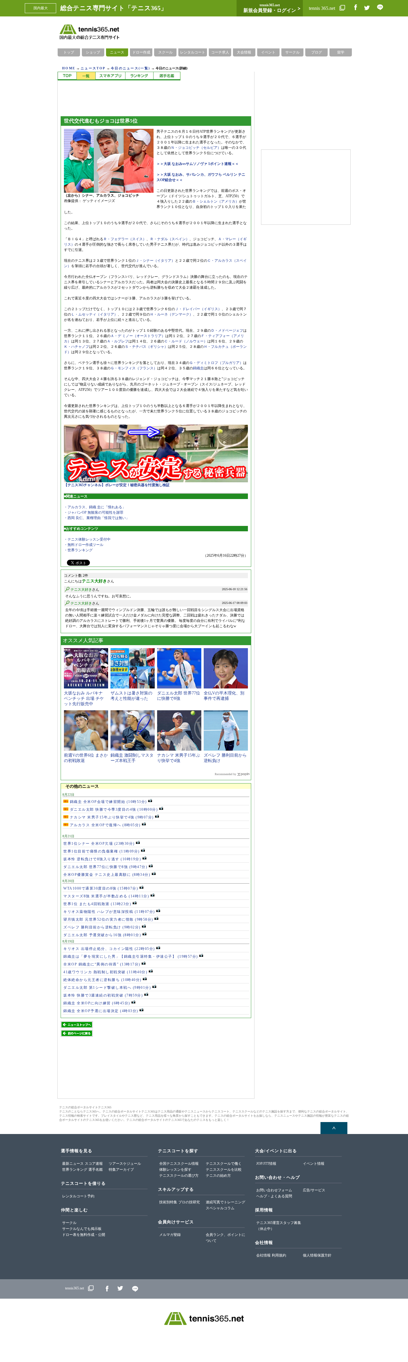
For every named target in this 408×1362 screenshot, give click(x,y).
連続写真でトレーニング (225, 1202)
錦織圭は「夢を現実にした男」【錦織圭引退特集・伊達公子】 (130, 956)
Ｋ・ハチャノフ (76, 347)
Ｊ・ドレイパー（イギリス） (198, 309)
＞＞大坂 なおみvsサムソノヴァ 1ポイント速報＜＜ (198, 164)
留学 (340, 52)
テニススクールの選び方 (179, 1175)
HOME (68, 68)
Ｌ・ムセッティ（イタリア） (94, 314)
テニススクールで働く (224, 1163)
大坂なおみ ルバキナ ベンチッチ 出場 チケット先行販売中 (84, 698)
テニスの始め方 (218, 1175)
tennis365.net (74, 1288)
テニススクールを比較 (224, 1169)
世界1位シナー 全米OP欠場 (99, 843)
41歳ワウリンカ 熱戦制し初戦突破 (105, 972)
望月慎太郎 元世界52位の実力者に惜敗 (108, 919)
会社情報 (263, 1255)
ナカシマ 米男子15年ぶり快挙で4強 (111, 817)
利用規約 (279, 1255)
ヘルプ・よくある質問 (274, 1196)
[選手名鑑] (166, 76)
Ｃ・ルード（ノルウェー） (185, 341)
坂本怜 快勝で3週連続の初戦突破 (103, 995)
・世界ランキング (78, 550)
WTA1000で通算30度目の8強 (100, 888)
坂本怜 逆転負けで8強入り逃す (102, 859)
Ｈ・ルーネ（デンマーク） (171, 314)
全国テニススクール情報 (179, 1163)
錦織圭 (198, 368)
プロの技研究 (189, 1202)
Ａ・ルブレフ (117, 341)
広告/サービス (314, 1190)
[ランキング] (139, 76)
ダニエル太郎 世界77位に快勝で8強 (105, 867)
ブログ (316, 52)
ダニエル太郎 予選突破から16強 (102, 935)
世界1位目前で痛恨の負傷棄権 (101, 851)
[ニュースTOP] (67, 76)
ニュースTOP (93, 68)
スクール (165, 52)
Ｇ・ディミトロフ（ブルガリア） (216, 363)
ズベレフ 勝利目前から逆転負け (102, 927)
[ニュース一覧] (85, 76)
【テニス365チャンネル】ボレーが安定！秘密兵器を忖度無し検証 (117, 485)
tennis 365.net (322, 8)
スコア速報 (94, 1163)
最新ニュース (73, 1163)
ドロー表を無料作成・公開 (83, 1235)
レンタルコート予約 (78, 1196)
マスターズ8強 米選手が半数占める (106, 896)
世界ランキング (74, 1169)
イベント (268, 52)
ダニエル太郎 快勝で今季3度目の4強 (113, 809)
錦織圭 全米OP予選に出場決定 (100, 1011)
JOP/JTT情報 (266, 1163)
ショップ (93, 52)
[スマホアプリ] (110, 76)
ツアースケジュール (125, 1163)
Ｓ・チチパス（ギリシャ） (146, 347)
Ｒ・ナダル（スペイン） (169, 239)
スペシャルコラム (220, 1208)
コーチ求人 (220, 52)
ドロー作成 (141, 52)
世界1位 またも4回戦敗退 (97, 904)
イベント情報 (313, 1163)
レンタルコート (192, 52)
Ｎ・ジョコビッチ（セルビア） (196, 148)
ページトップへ (333, 1128)
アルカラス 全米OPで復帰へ (104, 825)
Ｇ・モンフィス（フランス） (134, 368)
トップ (68, 52)
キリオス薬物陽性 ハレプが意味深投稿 (109, 912)
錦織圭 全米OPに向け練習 (96, 1003)
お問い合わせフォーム (274, 1190)
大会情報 (244, 52)
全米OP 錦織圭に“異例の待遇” (101, 964)
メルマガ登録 (170, 1235)
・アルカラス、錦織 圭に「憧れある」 (95, 507)
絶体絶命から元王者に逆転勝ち (102, 980)
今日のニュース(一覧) (130, 68)
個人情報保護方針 (317, 1255)
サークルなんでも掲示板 (82, 1229)
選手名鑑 (95, 1169)
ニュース (117, 52)
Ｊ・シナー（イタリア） (155, 260)
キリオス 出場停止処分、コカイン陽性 (109, 949)
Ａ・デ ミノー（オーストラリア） (138, 336)
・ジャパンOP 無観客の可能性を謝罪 (93, 512)
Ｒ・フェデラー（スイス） (124, 239)
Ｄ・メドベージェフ (227, 330)
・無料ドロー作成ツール (83, 545)
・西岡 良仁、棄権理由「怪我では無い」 (96, 518)
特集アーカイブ (121, 1169)
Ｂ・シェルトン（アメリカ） (215, 201)
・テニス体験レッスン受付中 (87, 539)
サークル (292, 52)
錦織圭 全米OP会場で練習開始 (107, 802)
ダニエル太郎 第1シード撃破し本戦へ (107, 987)
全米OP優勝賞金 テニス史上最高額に (106, 875)
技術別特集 (168, 1202)
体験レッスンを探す (175, 1169)
